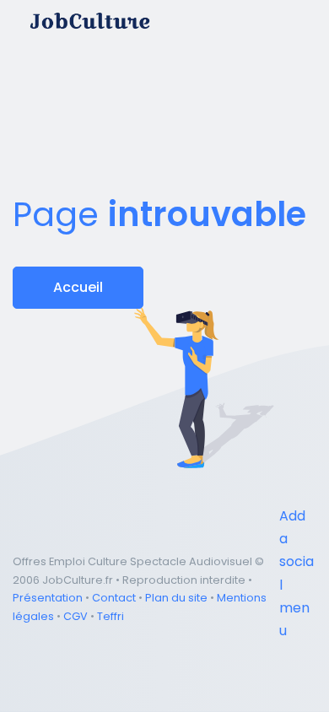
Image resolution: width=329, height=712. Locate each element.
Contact (114, 598)
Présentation (48, 598)
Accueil (78, 287)
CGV (75, 616)
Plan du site (176, 598)
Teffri (110, 616)
